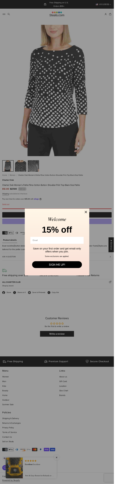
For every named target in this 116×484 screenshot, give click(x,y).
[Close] (85, 212)
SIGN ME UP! (57, 264)
